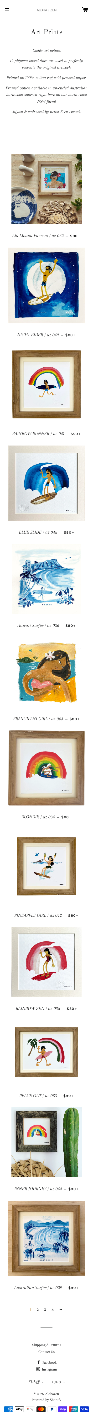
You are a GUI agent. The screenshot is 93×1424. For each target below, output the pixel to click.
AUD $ (56, 1382)
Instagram (49, 1369)
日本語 (34, 1382)
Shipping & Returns (46, 1345)
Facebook (49, 1362)
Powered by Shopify (46, 1400)
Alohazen (52, 1394)
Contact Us (46, 1352)
